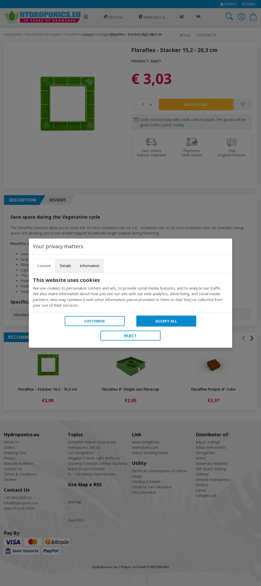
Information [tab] (89, 265)
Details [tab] (65, 265)
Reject (130, 335)
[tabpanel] (130, 292)
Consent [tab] (44, 265)
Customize (94, 321)
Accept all (166, 321)
